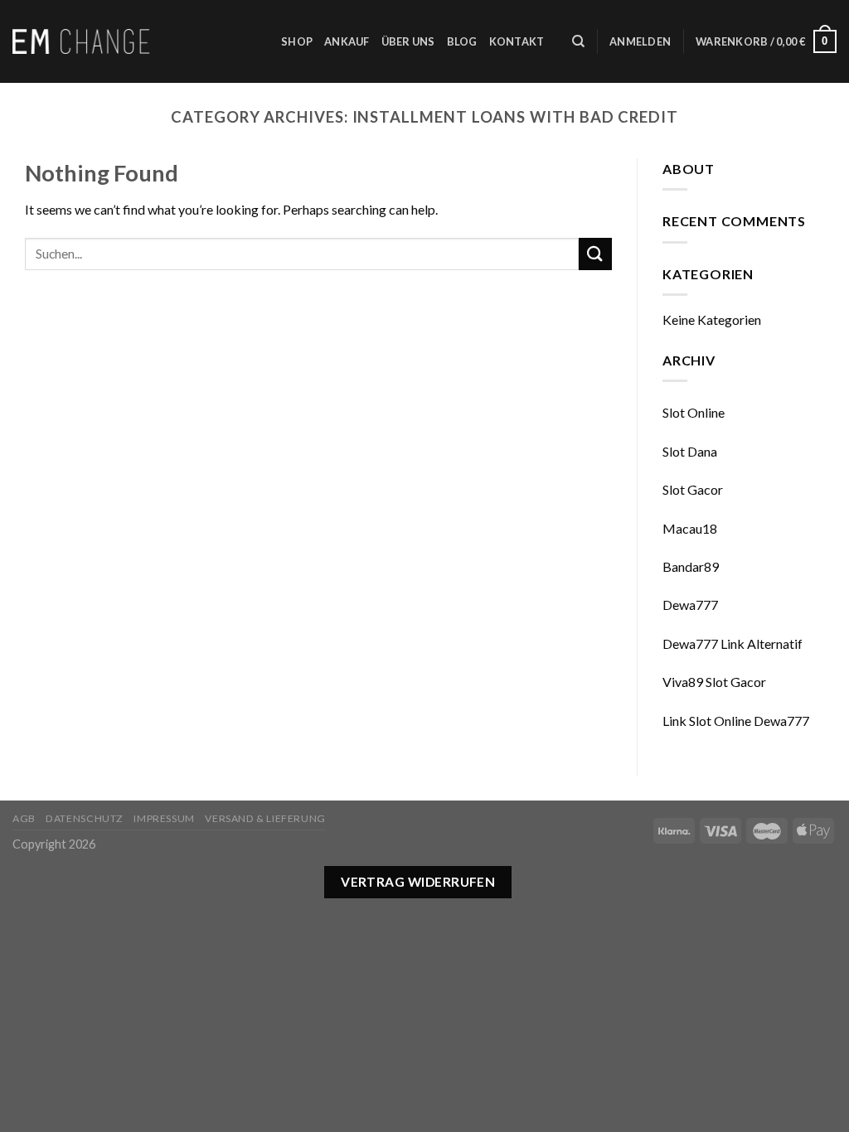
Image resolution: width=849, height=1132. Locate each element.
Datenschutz (85, 818)
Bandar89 (690, 566)
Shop (297, 41)
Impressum (164, 818)
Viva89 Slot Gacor (714, 681)
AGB (24, 818)
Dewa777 (690, 604)
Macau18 (689, 528)
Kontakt (517, 41)
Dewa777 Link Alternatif (732, 643)
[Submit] (595, 254)
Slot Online (693, 412)
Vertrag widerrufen (418, 881)
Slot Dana (689, 451)
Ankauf (347, 41)
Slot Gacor (692, 489)
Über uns (408, 41)
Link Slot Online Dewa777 (735, 720)
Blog (462, 41)
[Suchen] (578, 41)
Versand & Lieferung (265, 818)
